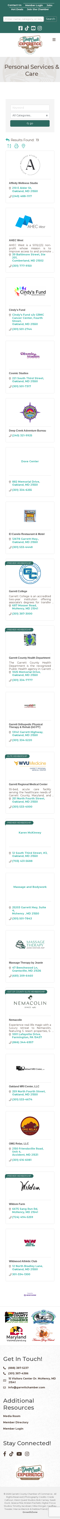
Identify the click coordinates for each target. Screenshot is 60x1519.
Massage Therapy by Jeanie (26, 962)
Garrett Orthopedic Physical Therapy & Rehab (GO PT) (26, 726)
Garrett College (18, 591)
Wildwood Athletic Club (23, 1261)
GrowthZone (30, 1512)
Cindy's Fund (17, 310)
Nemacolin (15, 1020)
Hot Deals (17, 9)
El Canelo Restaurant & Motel (26, 534)
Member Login (34, 5)
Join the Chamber (38, 9)
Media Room (11, 1416)
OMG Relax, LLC (19, 1143)
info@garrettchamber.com (26, 1387)
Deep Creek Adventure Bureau (27, 430)
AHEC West (16, 240)
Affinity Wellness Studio (23, 183)
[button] (7, 140)
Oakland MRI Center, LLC (24, 1086)
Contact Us (14, 5)
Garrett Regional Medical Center (28, 784)
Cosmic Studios (18, 373)
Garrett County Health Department (29, 657)
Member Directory (15, 1422)
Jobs (49, 5)
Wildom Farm (17, 1204)
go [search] (31, 123)
